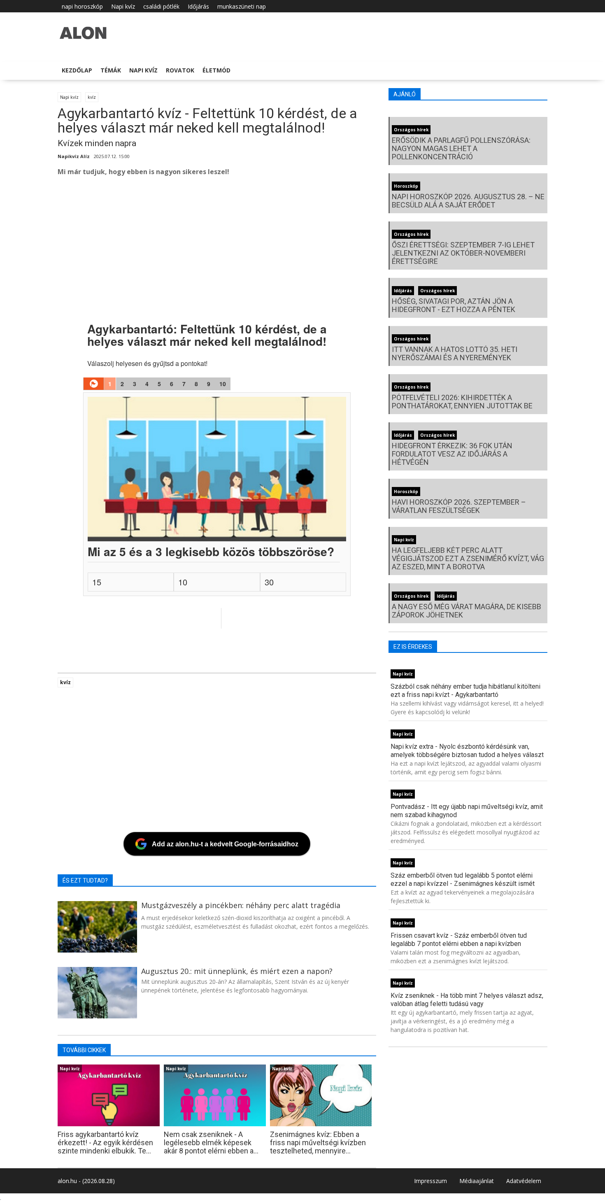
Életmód (216, 70)
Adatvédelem (523, 1181)
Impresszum (430, 1181)
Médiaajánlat (476, 1181)
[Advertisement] (304, 249)
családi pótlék (161, 6)
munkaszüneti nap (241, 6)
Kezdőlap (77, 70)
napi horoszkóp (82, 6)
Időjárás (198, 6)
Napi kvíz (123, 6)
